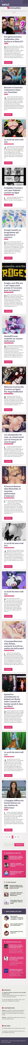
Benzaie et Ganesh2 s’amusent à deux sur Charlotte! (13, 90)
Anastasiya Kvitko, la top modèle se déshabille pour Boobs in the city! (16, 887)
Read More (8, 62)
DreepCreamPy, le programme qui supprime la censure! (12, 234)
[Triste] (5, 919)
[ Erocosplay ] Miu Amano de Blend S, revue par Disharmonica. (16, 894)
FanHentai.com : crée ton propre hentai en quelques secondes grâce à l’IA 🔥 (16, 857)
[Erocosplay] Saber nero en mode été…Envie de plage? (16, 902)
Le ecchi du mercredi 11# (13, 753)
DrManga (4, 1028)
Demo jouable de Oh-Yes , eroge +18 (16, 932)
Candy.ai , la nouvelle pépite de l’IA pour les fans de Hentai (17, 865)
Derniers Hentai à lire (13, 942)
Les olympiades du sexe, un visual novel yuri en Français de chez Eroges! (14, 438)
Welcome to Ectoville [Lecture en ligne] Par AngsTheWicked (14, 389)
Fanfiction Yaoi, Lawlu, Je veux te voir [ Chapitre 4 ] (16, 970)
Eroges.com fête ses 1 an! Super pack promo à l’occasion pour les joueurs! (13, 287)
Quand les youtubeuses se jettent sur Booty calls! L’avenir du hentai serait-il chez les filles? (13, 700)
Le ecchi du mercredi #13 (13, 544)
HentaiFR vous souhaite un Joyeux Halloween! (13, 338)
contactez (9, 1017)
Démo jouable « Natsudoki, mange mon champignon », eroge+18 (16, 917)
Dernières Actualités (13, 853)
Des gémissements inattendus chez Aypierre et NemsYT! (13, 39)
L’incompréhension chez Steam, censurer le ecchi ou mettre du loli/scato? (14, 645)
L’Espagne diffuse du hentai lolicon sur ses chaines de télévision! (14, 804)
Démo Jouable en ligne (13, 911)
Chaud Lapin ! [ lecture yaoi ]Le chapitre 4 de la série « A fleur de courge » (16, 958)
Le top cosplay (11, 882)
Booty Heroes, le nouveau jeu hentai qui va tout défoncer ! (16, 873)
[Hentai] (5, 926)
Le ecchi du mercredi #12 (13, 592)
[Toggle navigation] (2, 1)
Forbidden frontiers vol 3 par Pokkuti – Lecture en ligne (13, 190)
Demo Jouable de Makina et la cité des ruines (16, 924)
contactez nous (17, 999)
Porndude (4, 1031)
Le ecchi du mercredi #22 (13, 140)
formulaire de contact (10, 1011)
